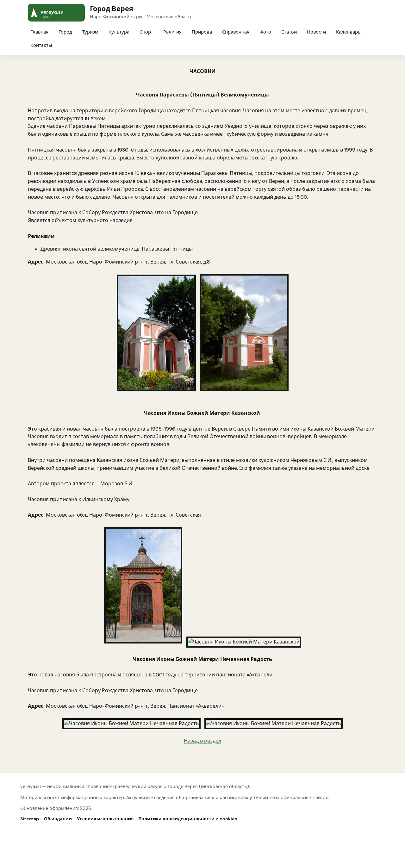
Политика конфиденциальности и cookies (187, 819)
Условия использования (105, 819)
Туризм (90, 32)
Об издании (58, 819)
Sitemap (29, 819)
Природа (202, 32)
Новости (316, 32)
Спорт (146, 32)
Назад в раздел (202, 740)
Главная (39, 32)
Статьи (289, 32)
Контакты (41, 45)
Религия (172, 32)
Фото (265, 32)
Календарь (348, 32)
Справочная (235, 32)
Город (65, 32)
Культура (119, 32)
